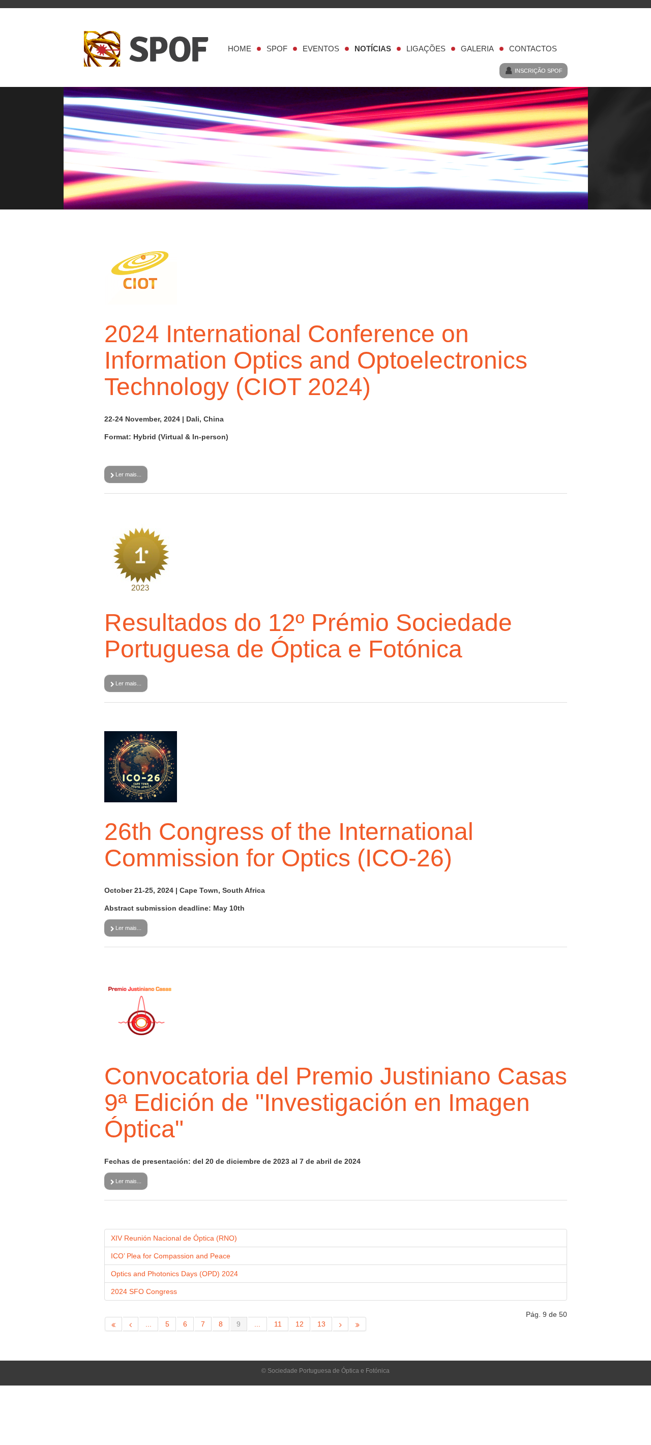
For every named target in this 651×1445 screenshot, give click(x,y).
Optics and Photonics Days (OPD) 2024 (174, 1274)
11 (278, 1324)
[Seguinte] (340, 1324)
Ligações (426, 48)
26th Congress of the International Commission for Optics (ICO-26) (289, 844)
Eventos (321, 48)
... (148, 1324)
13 (321, 1324)
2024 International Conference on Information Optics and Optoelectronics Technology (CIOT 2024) (315, 360)
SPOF (277, 48)
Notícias (372, 48)
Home (239, 48)
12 (299, 1324)
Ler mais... (127, 474)
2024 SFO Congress (144, 1291)
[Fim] (357, 1324)
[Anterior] (130, 1324)
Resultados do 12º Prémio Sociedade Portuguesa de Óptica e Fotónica (308, 636)
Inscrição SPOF (539, 71)
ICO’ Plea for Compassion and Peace (170, 1256)
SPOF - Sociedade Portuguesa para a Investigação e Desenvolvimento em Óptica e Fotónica (151, 49)
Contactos (533, 48)
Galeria (477, 48)
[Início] (113, 1324)
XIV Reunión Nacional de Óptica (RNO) (174, 1238)
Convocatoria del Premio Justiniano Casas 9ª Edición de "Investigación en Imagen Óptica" (335, 1102)
